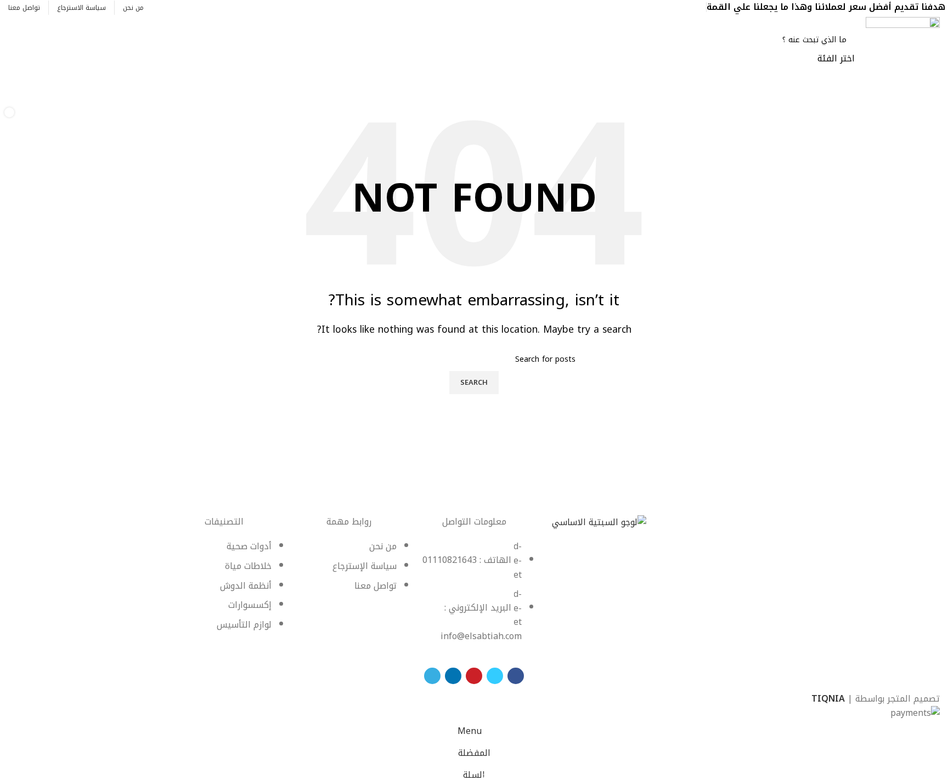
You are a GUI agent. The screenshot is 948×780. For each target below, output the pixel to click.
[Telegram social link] (649, 7)
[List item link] (474, 596)
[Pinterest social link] (674, 7)
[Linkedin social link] (662, 7)
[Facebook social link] (699, 7)
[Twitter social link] (687, 7)
